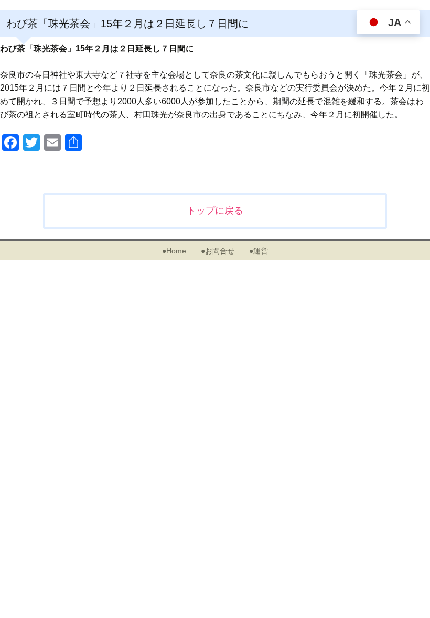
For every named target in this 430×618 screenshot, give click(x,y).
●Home (174, 251)
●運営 (258, 251)
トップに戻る (215, 210)
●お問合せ (217, 251)
